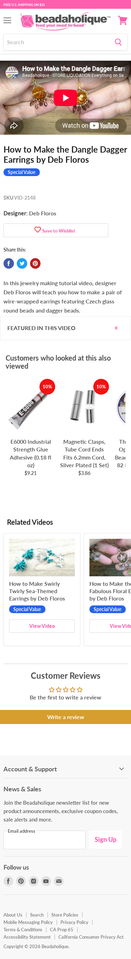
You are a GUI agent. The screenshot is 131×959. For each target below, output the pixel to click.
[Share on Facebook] (8, 263)
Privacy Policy (74, 922)
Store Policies (64, 915)
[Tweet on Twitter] (22, 263)
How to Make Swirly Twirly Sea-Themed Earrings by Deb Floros (37, 591)
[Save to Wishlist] (37, 230)
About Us (12, 915)
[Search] (118, 42)
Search (37, 915)
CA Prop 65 (61, 929)
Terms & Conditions (22, 929)
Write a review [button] (65, 716)
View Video (42, 626)
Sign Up (105, 839)
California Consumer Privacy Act (91, 937)
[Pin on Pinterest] (35, 263)
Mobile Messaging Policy (28, 922)
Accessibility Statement (27, 937)
